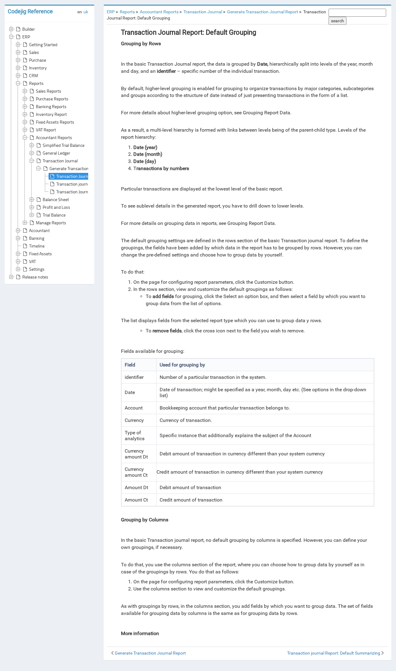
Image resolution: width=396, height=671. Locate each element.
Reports (36, 83)
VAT (32, 261)
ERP (26, 37)
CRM (33, 75)
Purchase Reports (52, 99)
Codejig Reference (30, 11)
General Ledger (56, 153)
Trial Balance (54, 215)
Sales (34, 52)
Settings (37, 269)
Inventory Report (51, 114)
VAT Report (46, 130)
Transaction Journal (60, 161)
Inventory (38, 68)
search (337, 20)
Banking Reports (51, 106)
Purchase (37, 60)
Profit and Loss (56, 207)
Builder (28, 29)
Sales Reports (48, 91)
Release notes (35, 277)
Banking (36, 238)
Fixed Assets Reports (55, 122)
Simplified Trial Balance (63, 145)
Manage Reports (51, 223)
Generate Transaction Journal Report (83, 168)
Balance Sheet (56, 199)
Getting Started (43, 44)
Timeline (37, 246)
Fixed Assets (40, 254)
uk (86, 11)
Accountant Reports (54, 137)
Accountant (39, 230)
